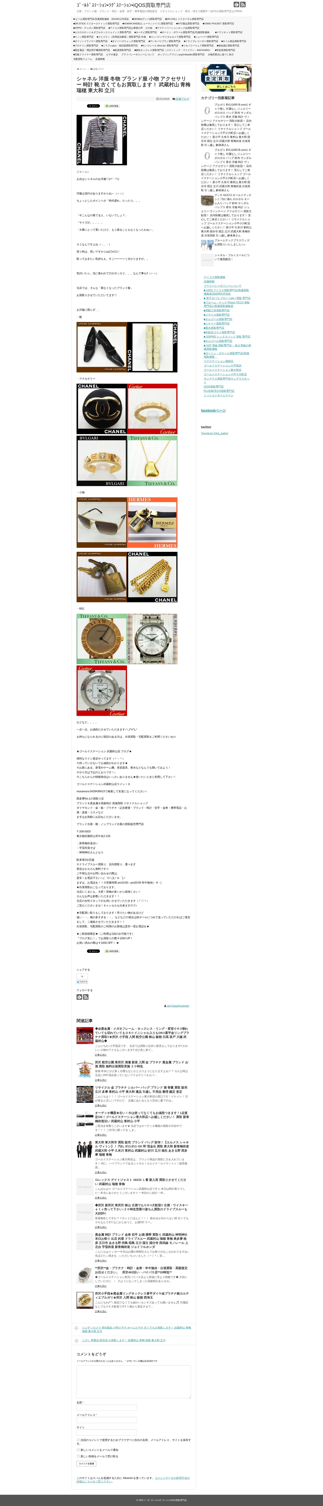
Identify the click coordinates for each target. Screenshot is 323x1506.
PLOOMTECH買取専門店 (219, 391)
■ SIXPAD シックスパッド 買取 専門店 (227, 336)
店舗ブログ (182, 99)
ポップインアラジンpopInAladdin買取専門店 (181, 54)
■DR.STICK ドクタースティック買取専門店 (96, 23)
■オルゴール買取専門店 (218, 319)
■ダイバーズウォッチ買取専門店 (128, 41)
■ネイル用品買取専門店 (233, 41)
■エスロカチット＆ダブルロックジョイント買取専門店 (102, 32)
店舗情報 (100, 59)
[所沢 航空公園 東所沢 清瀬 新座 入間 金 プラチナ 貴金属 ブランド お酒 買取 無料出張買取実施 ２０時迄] (85, 1069)
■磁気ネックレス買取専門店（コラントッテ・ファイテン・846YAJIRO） (173, 50)
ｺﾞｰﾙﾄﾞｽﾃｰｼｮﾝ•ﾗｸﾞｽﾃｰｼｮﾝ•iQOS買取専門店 (124, 5)
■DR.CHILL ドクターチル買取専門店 (184, 19)
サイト (81, 1427)
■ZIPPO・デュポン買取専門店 (89, 28)
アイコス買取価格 (214, 277)
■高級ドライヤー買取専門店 (88, 54)
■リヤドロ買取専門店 (217, 314)
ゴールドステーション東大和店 (222, 370)
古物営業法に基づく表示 (221, 54)
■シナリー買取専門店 (217, 323)
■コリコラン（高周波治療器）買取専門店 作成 (121, 36)
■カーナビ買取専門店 (145, 32)
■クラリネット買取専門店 (228, 32)
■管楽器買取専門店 (225, 50)
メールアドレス (87, 1415)
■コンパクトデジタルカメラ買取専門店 (170, 36)
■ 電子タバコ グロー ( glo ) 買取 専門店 (227, 298)
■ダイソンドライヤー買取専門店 (90, 41)
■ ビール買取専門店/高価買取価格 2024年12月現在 (101, 19)
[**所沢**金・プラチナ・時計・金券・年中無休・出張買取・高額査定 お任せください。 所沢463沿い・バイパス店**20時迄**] (85, 1275)
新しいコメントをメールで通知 (99, 1449)
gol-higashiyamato (178, 1005)
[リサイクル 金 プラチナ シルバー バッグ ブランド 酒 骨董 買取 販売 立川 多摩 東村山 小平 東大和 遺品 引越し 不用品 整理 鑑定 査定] (85, 1094)
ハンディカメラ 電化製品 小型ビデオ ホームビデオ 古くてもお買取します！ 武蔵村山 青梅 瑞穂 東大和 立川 (136, 1329)
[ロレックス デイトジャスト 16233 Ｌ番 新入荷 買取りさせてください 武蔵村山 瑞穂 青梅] (85, 1186)
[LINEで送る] (112, 105)
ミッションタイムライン (218, 395)
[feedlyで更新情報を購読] (236, 4)
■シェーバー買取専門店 (206, 36)
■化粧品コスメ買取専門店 (219, 332)
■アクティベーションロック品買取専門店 (179, 28)
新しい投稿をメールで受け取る (99, 1456)
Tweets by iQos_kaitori (214, 433)
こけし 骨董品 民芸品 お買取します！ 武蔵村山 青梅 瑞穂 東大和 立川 (124, 1340)
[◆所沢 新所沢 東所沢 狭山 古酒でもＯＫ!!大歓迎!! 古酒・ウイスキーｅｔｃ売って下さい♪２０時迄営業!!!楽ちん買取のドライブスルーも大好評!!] (85, 1212)
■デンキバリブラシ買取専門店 (165, 41)
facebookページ (213, 410)
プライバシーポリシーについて (137, 54)
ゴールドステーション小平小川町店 (225, 374)
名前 (80, 1402)
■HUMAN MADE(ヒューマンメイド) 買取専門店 (147, 23)
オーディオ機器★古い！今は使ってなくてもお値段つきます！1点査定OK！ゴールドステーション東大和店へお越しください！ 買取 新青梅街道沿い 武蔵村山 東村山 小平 (142, 1117)
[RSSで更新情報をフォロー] (243, 4)
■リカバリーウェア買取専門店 (198, 45)
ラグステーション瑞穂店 (218, 361)
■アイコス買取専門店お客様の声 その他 (130, 28)
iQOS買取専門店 (214, 386)
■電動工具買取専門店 (217, 310)
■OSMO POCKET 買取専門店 (218, 23)
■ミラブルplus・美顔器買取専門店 (119, 45)
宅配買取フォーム (82, 59)
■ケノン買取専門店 (83, 36)
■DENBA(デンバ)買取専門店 (147, 19)
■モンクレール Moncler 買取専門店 (159, 45)
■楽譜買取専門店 (122, 50)
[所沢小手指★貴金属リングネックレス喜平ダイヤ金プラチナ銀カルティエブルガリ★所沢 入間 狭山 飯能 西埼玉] (85, 1300)
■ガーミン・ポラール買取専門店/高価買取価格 (186, 32)
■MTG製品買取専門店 (187, 23)
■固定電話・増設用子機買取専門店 (91, 50)
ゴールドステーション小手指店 (222, 365)
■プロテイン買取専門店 (85, 45)
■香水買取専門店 (214, 328)
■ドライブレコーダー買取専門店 (201, 41)
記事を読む (101, 1055)
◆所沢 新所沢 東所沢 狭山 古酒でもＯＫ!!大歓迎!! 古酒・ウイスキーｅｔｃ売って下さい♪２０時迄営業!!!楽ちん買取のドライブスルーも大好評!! (141, 1209)
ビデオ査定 (112, 54)
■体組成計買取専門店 (228, 45)
